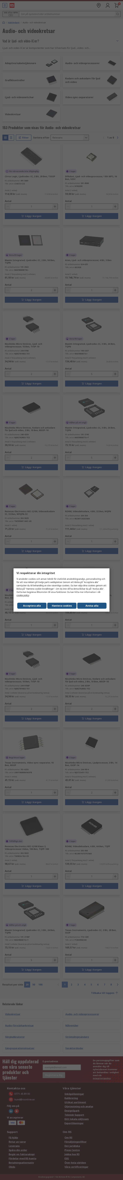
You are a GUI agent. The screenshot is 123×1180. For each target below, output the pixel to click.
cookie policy (22, 595)
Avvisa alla (92, 605)
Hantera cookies (62, 605)
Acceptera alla (32, 605)
